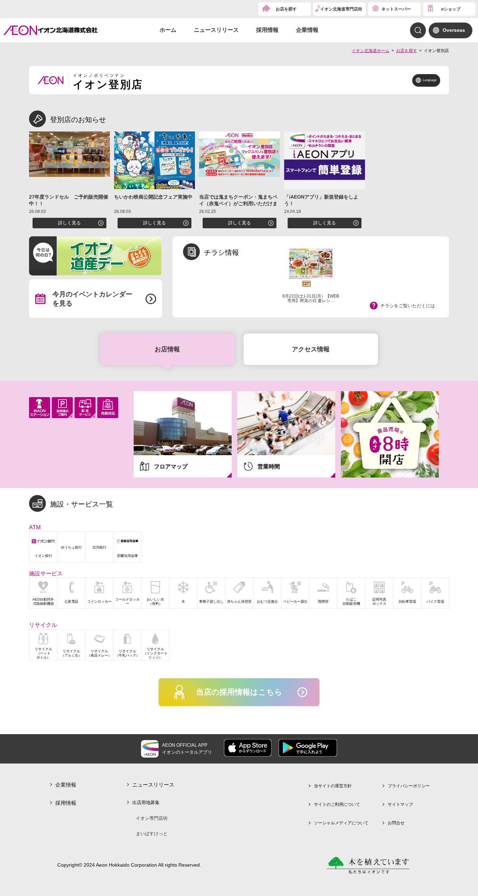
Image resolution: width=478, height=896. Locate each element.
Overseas (454, 30)
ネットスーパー (396, 9)
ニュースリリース (216, 30)
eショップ (451, 9)
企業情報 (307, 30)
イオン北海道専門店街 (341, 9)
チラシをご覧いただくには (407, 305)
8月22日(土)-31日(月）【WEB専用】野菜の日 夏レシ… (310, 298)
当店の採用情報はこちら (239, 692)
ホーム (168, 30)
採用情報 (267, 30)
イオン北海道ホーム (370, 50)
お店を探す (286, 9)
